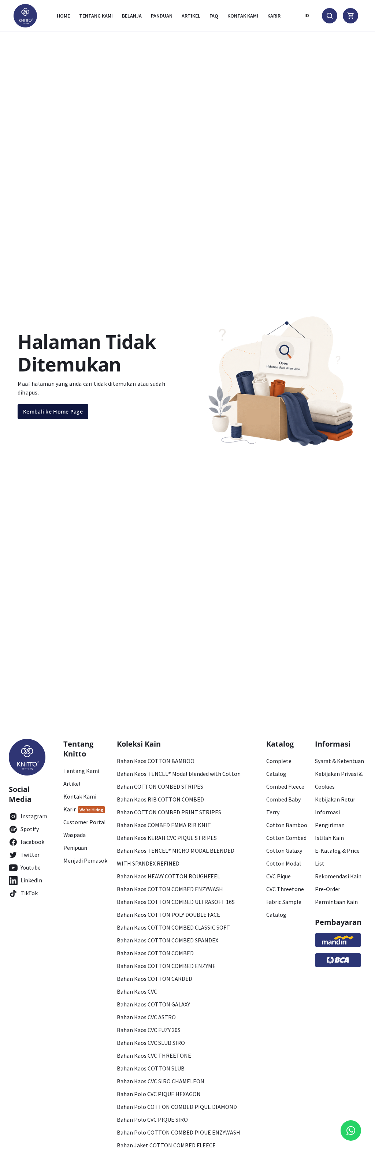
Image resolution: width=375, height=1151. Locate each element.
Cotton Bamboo (286, 825)
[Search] (329, 15)
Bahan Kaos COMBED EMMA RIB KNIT (164, 825)
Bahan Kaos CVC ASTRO (146, 1017)
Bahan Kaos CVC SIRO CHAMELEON (160, 1081)
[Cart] (350, 15)
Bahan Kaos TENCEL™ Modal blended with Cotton (179, 773)
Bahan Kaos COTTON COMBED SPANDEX (167, 940)
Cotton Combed (286, 837)
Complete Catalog (279, 767)
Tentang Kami (96, 15)
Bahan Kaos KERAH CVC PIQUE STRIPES (167, 837)
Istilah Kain (329, 837)
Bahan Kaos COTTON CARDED (154, 978)
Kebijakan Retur (335, 799)
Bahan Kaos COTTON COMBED (155, 953)
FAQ (213, 15)
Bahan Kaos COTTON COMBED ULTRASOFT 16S (176, 901)
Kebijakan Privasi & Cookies (339, 780)
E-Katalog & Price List (337, 857)
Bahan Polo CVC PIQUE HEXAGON (159, 1094)
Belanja (132, 15)
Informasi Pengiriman (330, 818)
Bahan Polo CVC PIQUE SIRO (152, 1119)
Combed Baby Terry (283, 806)
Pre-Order (327, 889)
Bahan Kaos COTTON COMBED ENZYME (166, 965)
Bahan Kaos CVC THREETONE (154, 1055)
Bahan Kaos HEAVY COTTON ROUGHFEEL (168, 876)
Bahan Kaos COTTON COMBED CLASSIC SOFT (173, 927)
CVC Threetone (285, 889)
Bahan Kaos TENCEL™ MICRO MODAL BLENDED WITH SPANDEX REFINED (175, 857)
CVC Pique (278, 876)
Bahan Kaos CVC (137, 991)
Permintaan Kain (336, 901)
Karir (274, 15)
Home (63, 15)
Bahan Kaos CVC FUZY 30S (149, 1030)
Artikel (191, 15)
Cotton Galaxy (284, 850)
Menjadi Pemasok (85, 860)
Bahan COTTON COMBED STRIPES (160, 786)
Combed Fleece (285, 786)
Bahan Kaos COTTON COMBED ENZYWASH (170, 889)
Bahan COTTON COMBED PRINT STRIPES (169, 812)
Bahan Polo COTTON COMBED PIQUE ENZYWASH (178, 1132)
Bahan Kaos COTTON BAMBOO (155, 761)
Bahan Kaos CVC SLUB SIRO (151, 1042)
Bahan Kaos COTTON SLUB (151, 1068)
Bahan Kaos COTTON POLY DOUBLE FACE (168, 914)
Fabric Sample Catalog (283, 908)
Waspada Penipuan (75, 841)
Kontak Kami (79, 796)
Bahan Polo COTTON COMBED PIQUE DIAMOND (177, 1106)
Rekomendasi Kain (338, 876)
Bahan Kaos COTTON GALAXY (153, 1004)
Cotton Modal (283, 863)
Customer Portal (84, 822)
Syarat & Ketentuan (339, 761)
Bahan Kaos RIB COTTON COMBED (160, 799)
